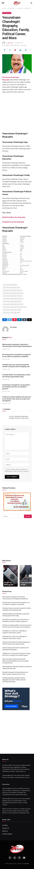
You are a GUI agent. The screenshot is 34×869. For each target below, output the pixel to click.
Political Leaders (7, 834)
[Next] (30, 575)
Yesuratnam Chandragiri (10, 284)
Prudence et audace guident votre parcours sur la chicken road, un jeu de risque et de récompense (16, 399)
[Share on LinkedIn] (20, 50)
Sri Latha (10, 43)
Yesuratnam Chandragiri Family (12, 301)
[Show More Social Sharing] (30, 50)
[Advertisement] (17, 112)
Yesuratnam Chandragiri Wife (11, 312)
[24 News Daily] (17, 3)
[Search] (31, 3)
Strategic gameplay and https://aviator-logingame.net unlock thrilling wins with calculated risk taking (14, 679)
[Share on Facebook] (4, 50)
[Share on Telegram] (25, 50)
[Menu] (3, 3)
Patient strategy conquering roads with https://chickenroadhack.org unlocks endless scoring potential (15, 661)
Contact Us (5, 828)
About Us (5, 831)
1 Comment (7, 45)
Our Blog (4, 825)
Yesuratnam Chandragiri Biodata (12, 290)
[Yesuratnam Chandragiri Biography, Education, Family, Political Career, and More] (17, 63)
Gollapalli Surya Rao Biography (13, 222)
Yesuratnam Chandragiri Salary (12, 309)
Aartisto (26, 863)
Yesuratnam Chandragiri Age (11, 287)
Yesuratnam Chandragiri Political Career (14, 307)
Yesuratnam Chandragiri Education (13, 298)
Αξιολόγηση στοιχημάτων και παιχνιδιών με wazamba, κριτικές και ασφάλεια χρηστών (16, 387)
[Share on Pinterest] (15, 50)
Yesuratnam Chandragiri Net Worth (13, 304)
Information (7, 13)
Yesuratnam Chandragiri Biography (13, 293)
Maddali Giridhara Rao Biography (13, 217)
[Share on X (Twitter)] (9, 50)
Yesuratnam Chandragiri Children (12, 296)
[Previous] (3, 575)
